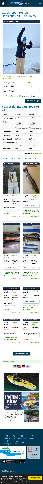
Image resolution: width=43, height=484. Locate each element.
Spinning (14, 195)
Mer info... (28, 482)
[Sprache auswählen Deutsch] (24, 366)
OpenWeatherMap (36, 153)
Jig (28, 82)
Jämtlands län (11, 76)
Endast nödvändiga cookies (35, 477)
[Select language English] (19, 366)
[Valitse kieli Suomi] (28, 366)
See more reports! (20, 353)
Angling (14, 322)
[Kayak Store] (21, 382)
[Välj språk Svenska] (15, 366)
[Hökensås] (21, 416)
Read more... (15, 216)
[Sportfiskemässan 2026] (21, 400)
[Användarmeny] (3, 3)
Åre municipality (22, 76)
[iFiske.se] (16, 3)
